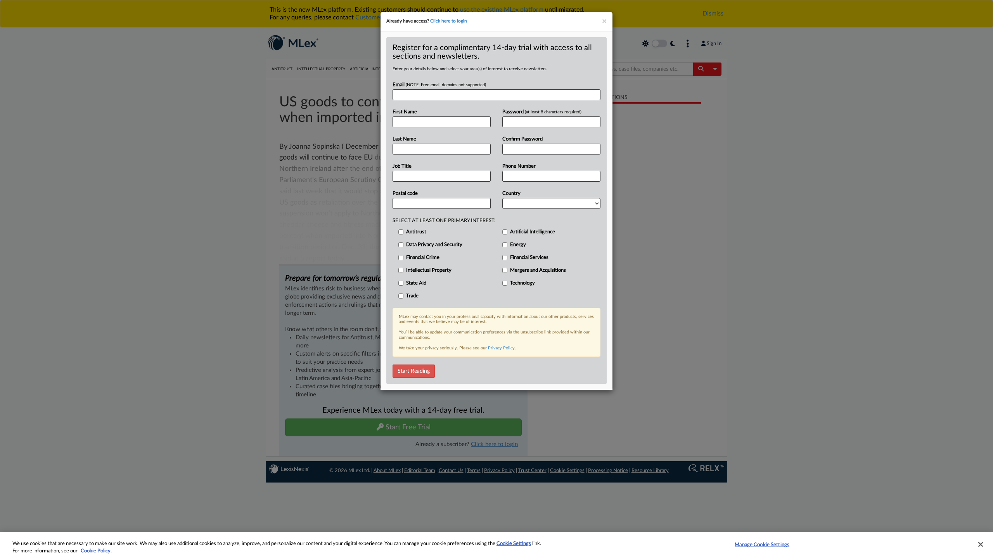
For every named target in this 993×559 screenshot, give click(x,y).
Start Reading (414, 371)
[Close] (980, 544)
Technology (522, 283)
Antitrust (416, 231)
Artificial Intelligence (532, 231)
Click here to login (448, 21)
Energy (518, 244)
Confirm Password (522, 139)
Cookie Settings (513, 543)
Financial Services (529, 257)
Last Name (404, 139)
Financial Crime (422, 257)
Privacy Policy (501, 348)
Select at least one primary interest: (444, 220)
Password (541, 112)
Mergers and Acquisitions (538, 270)
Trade (412, 296)
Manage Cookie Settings (762, 544)
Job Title (402, 166)
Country (511, 193)
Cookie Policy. (96, 551)
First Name (405, 112)
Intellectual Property (429, 270)
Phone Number (519, 166)
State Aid (416, 283)
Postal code (405, 193)
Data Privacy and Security (434, 244)
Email (439, 84)
